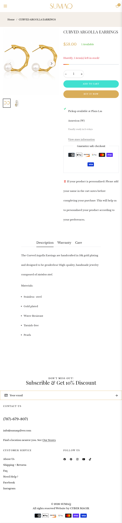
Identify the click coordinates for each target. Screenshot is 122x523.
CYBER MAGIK (79, 508)
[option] (31, 61)
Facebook (9, 482)
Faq (5, 470)
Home (11, 19)
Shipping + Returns (14, 464)
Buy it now (91, 94)
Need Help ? (10, 476)
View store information (81, 139)
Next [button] (51, 63)
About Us (8, 458)
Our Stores (49, 440)
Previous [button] (10, 63)
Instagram (9, 488)
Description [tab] (45, 242)
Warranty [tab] (64, 242)
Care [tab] (78, 242)
